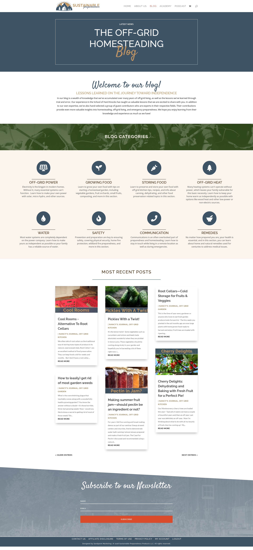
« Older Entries (63, 455)
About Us (140, 6)
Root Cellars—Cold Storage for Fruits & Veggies (173, 296)
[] (209, 174)
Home (127, 6)
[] (154, 174)
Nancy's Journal (68, 334)
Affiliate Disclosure (100, 539)
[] (43, 224)
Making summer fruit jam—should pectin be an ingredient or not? (125, 404)
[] (43, 174)
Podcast (180, 6)
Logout (176, 539)
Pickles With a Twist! (123, 319)
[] (154, 224)
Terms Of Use (124, 539)
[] (99, 224)
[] (209, 224)
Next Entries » (190, 455)
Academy (165, 6)
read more (64, 361)
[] (99, 174)
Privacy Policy (143, 539)
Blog (153, 6)
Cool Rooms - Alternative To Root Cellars (72, 323)
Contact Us (79, 539)
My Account (162, 539)
